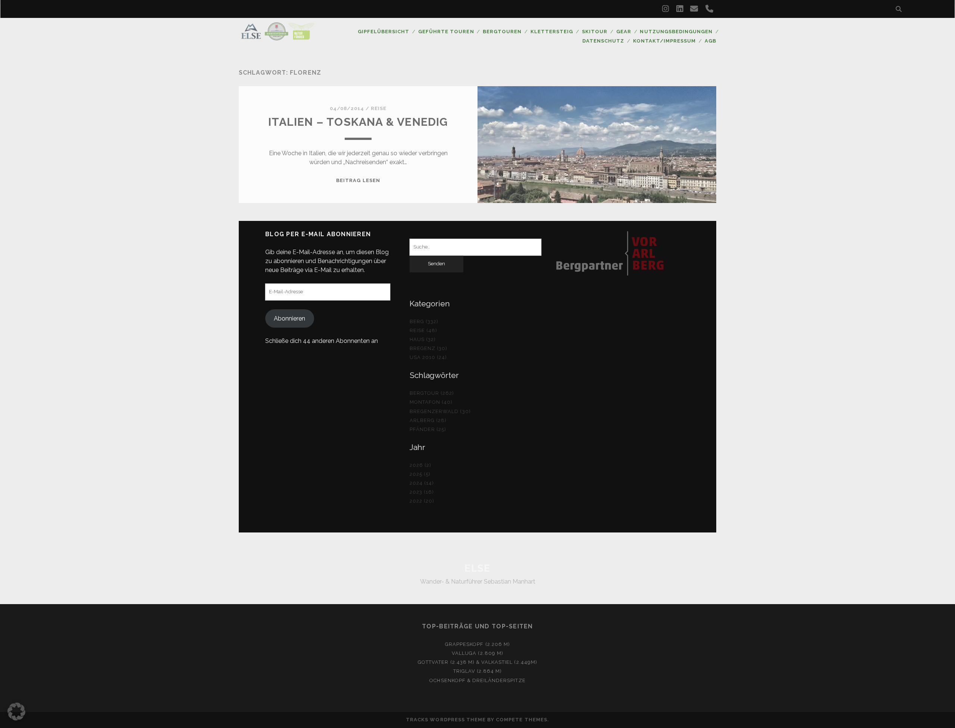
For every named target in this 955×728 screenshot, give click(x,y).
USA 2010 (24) (428, 357)
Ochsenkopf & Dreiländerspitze (477, 680)
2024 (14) (422, 483)
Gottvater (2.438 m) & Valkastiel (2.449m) (477, 662)
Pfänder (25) (428, 429)
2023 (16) (422, 492)
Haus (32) (423, 339)
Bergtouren (502, 31)
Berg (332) (424, 321)
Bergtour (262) (432, 393)
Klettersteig (551, 31)
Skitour (594, 31)
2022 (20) (422, 501)
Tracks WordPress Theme (446, 719)
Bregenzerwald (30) (440, 411)
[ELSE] (277, 37)
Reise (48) (423, 330)
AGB (710, 41)
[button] (16, 711)
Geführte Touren (446, 31)
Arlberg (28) (428, 420)
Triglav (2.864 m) (477, 671)
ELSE (477, 568)
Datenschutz (603, 41)
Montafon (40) (431, 402)
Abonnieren (289, 318)
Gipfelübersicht (384, 31)
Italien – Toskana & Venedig (358, 121)
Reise (378, 108)
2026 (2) (420, 465)
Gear (623, 31)
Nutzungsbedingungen (676, 31)
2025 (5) (420, 474)
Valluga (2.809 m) (477, 653)
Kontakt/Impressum (664, 41)
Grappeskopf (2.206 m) (477, 644)
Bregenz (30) (429, 348)
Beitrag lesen (358, 180)
